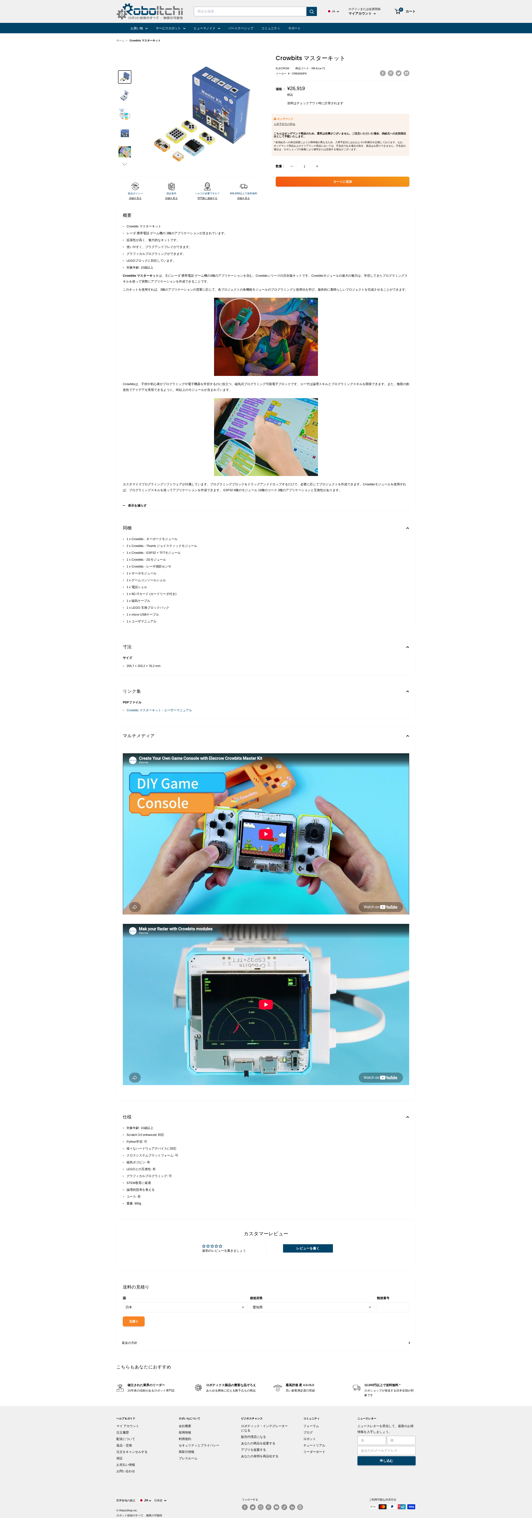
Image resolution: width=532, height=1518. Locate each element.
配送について (125, 1439)
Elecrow (282, 68)
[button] (125, 164)
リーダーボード (314, 1452)
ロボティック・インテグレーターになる (264, 1428)
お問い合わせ (125, 1471)
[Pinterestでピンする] (391, 73)
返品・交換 (124, 1445)
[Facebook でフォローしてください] (245, 1507)
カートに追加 (342, 181)
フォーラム (311, 1426)
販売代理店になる (253, 1437)
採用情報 (185, 1432)
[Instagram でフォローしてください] (261, 1507)
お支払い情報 (125, 1464)
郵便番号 (383, 1298)
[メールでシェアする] (406, 73)
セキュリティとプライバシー (199, 1445)
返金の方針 (129, 1343)
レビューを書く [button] (308, 1248)
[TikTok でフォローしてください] (284, 1507)
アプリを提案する (253, 1449)
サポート (294, 28)
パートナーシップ (240, 28)
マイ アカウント (127, 1426)
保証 (119, 1458)
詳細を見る (135, 198)
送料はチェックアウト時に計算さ (310, 103)
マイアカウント (361, 13)
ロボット (309, 1439)
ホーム (120, 40)
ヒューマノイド (205, 28)
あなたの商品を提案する (258, 1443)
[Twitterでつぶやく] (398, 73)
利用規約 (185, 1439)
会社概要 (185, 1426)
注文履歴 (122, 1432)
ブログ (308, 1432)
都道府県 (256, 1298)
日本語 (159, 1500)
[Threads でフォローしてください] (300, 1507)
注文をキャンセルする (132, 1452)
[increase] (317, 166)
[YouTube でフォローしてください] (276, 1507)
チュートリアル (314, 1445)
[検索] (312, 11)
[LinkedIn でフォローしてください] (292, 1507)
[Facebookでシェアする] (383, 73)
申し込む (386, 1460)
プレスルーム (188, 1458)
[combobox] (250, 11)
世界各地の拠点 (125, 1500)
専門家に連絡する (207, 198)
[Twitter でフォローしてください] (253, 1507)
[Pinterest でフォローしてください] (268, 1507)
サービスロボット (169, 28)
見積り (133, 1321)
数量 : (280, 166)
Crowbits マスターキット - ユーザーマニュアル (159, 710)
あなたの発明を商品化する (259, 1456)
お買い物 (137, 28)
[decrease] (291, 166)
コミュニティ (270, 28)
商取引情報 (186, 1452)
